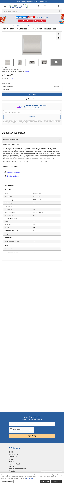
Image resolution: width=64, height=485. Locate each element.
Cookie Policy (29, 478)
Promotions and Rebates (17, 469)
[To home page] (18, 6)
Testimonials (42, 2)
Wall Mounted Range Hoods (22, 25)
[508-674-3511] (52, 6)
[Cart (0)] (58, 6)
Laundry (11, 459)
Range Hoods (11, 25)
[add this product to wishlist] (58, 38)
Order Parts (21, 2)
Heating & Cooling (15, 464)
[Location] (45, 6)
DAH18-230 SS (9, 80)
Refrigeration (13, 454)
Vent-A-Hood (11, 78)
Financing (12, 471)
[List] (38, 6)
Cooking (4, 25)
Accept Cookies (45, 481)
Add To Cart (32, 94)
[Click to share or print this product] (58, 34)
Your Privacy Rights (7, 481)
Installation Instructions (13, 172)
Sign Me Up (32, 436)
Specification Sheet (12, 176)
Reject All (56, 481)
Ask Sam (32, 117)
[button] (5, 6)
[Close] (61, 475)
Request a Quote (31, 2)
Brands (11, 466)
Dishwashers (13, 457)
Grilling (11, 461)
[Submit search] (60, 11)
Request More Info (33, 99)
